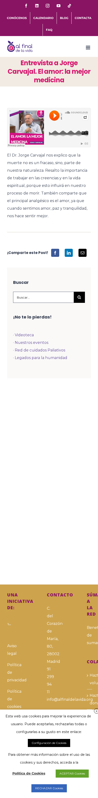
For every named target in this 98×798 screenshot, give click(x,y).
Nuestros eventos (31, 342)
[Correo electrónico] (82, 253)
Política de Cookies (28, 773)
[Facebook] (55, 253)
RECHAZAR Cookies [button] (49, 788)
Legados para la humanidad (41, 357)
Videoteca (24, 335)
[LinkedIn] (69, 253)
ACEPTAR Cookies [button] (72, 773)
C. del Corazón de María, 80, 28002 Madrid (49, 635)
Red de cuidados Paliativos (40, 350)
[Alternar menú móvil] (88, 47)
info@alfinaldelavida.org (49, 699)
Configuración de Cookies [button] (49, 743)
